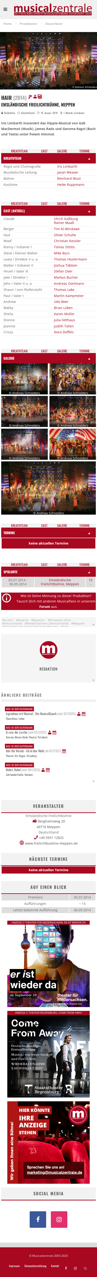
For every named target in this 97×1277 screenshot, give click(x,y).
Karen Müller (64, 314)
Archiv (8, 620)
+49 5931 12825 (51, 837)
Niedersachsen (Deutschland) (48, 623)
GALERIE (9, 358)
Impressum (14, 1266)
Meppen (79, 623)
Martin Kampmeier (69, 295)
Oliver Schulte (65, 235)
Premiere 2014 (60, 620)
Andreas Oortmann (69, 283)
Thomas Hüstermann (70, 259)
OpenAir (39, 620)
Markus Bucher (66, 277)
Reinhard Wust (69, 178)
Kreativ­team (19, 151)
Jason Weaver (67, 172)
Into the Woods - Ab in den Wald (33, 748)
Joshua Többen (65, 265)
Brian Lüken (63, 307)
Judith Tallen (64, 326)
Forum (44, 606)
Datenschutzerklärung (35, 1266)
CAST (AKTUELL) (14, 210)
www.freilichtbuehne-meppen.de (51, 843)
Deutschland (28, 112)
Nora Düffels (64, 332)
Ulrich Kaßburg (66, 218)
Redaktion (9, 113)
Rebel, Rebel (23, 767)
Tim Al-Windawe (67, 229)
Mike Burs (62, 253)
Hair (66, 626)
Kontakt (55, 1266)
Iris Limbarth (67, 166)
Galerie (23, 620)
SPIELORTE (10, 571)
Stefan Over (63, 271)
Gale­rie (62, 151)
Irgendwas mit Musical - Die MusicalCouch (41, 711)
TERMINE (9, 532)
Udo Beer (61, 301)
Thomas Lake (64, 289)
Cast (44, 151)
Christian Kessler (67, 241)
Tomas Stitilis (64, 247)
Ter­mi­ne (84, 151)
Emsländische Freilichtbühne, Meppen (60, 582)
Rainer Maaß (64, 222)
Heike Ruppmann (71, 184)
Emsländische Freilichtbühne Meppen (31, 626)
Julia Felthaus (64, 320)
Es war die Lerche (26, 730)
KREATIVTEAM (12, 158)
